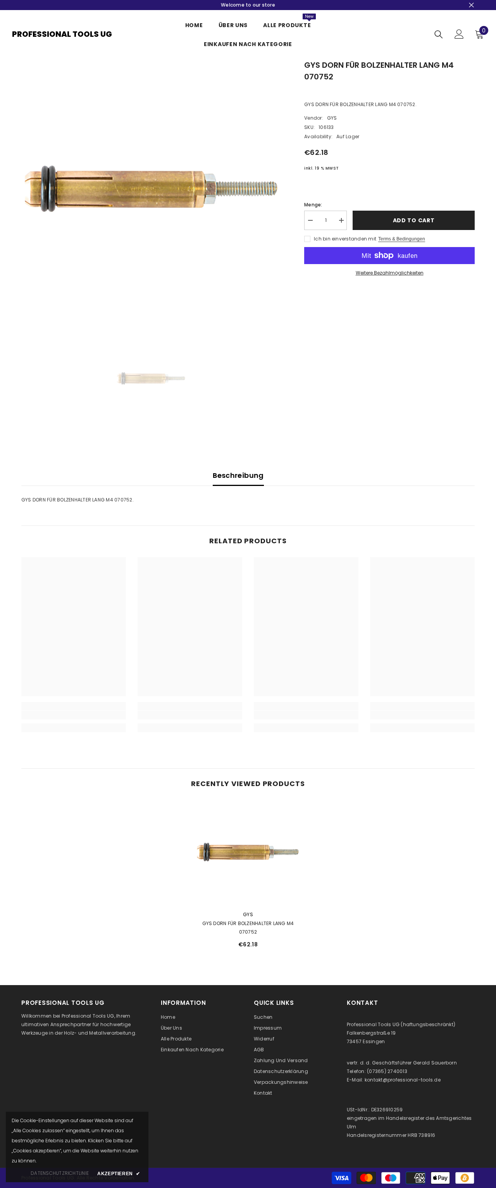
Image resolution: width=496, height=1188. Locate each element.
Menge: (313, 204)
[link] (73, 715)
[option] (151, 189)
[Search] (439, 34)
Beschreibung (238, 475)
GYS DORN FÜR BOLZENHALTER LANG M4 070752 (248, 927)
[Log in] (459, 34)
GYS (332, 118)
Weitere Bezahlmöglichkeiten (390, 273)
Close (471, 5)
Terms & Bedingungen (401, 239)
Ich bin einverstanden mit (345, 238)
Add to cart (414, 220)
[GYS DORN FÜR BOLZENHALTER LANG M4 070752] (248, 852)
